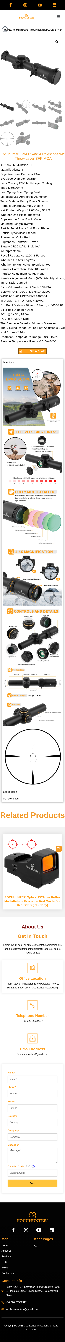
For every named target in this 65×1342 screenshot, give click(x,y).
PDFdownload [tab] (11, 798)
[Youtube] (40, 5)
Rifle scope (19, 29)
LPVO (29, 29)
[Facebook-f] (11, 5)
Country (12, 1116)
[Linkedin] (54, 5)
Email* (11, 1101)
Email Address (32, 1049)
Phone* (12, 1087)
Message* (13, 1145)
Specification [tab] (10, 792)
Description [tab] (9, 362)
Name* (11, 1072)
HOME (7, 29)
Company (13, 1130)
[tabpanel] (32, 577)
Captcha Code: (16, 1166)
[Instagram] (25, 5)
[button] (58, 16)
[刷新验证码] (33, 1166)
